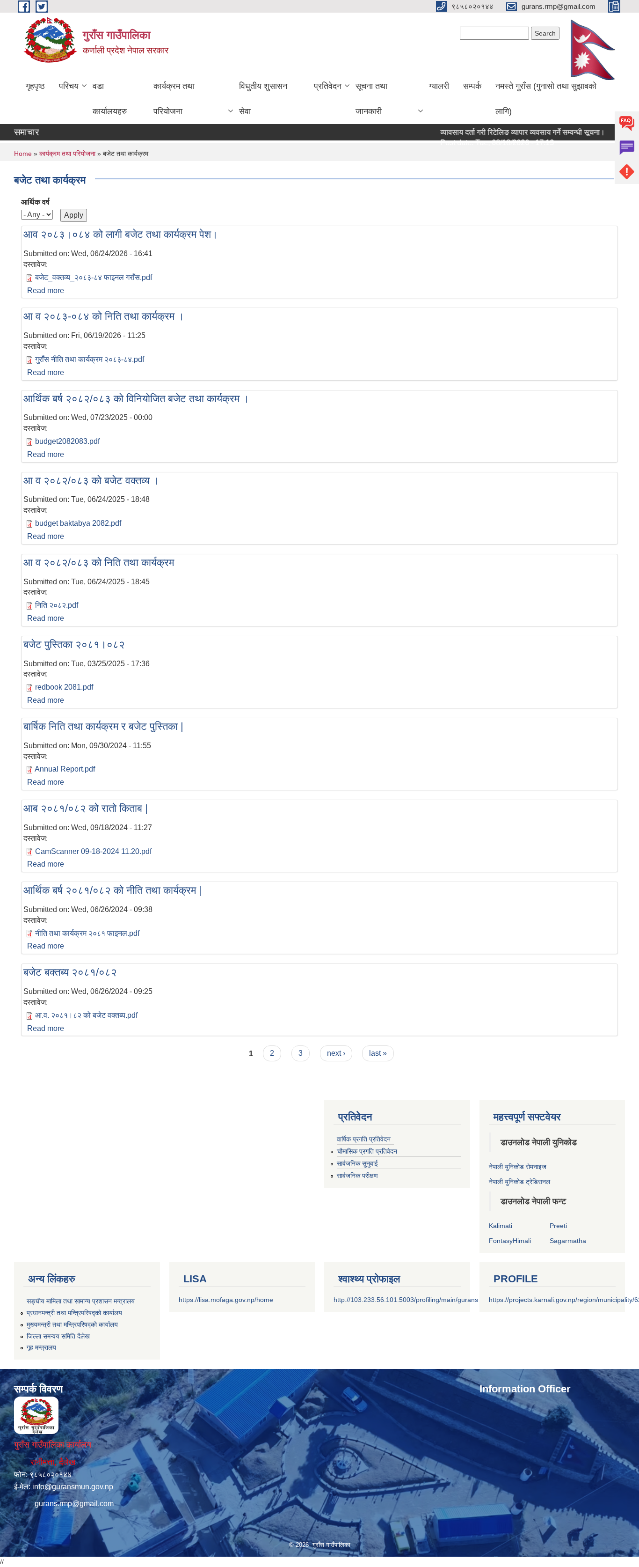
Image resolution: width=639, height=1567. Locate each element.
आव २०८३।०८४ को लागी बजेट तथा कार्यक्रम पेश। (120, 234)
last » (378, 1053)
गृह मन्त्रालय (41, 1347)
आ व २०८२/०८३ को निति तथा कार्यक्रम (98, 562)
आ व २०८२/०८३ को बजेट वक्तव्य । (91, 480)
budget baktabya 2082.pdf (78, 523)
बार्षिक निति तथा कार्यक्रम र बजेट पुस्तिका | (103, 726)
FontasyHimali (510, 1240)
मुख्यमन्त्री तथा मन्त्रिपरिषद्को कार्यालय (72, 1324)
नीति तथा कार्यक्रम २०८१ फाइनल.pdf (87, 933)
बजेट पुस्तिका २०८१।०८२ (74, 644)
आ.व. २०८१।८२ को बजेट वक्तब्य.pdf (86, 1015)
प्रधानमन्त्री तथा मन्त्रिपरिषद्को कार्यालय (74, 1313)
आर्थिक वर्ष (35, 202)
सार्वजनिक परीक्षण (357, 1175)
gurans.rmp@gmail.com (74, 1504)
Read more (45, 290)
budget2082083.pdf (67, 441)
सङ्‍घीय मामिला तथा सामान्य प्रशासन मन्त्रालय (81, 1301)
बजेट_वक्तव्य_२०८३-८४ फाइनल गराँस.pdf (93, 277)
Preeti (558, 1225)
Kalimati (500, 1225)
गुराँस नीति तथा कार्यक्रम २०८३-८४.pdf (89, 359)
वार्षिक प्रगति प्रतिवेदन (364, 1139)
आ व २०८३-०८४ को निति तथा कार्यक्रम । (103, 316)
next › (336, 1053)
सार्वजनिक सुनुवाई (357, 1163)
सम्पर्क (472, 86)
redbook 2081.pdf (64, 687)
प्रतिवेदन (327, 86)
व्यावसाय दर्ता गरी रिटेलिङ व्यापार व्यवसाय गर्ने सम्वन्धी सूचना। (503, 132)
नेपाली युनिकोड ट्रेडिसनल (519, 1181)
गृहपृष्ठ (35, 86)
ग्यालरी (439, 86)
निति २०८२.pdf (56, 605)
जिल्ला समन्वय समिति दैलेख (58, 1336)
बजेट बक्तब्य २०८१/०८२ (70, 972)
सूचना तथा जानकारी (371, 98)
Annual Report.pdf (65, 769)
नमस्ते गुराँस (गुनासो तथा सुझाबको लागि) (545, 98)
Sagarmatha (568, 1240)
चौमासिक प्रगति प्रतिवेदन (367, 1151)
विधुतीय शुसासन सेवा (263, 98)
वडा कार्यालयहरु (110, 98)
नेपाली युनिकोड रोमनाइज (517, 1166)
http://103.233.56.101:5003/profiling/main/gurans (406, 1299)
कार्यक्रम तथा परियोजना (174, 98)
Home (23, 153)
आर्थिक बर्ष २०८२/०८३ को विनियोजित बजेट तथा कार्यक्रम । (136, 399)
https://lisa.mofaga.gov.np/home (226, 1299)
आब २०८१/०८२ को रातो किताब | (85, 808)
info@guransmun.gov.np (72, 1487)
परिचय (69, 86)
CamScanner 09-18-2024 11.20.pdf (93, 851)
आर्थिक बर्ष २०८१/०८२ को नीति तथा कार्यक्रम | (112, 890)
